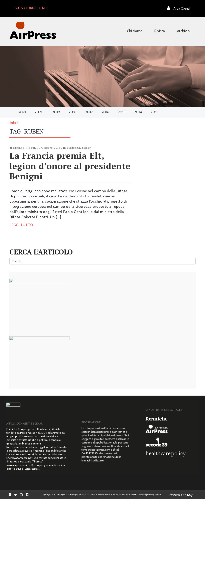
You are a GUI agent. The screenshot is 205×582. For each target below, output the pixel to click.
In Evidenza (71, 147)
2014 (138, 112)
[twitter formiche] (15, 494)
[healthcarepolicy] (171, 453)
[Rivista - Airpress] (171, 429)
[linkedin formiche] (27, 494)
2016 (105, 112)
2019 (56, 112)
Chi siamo (134, 31)
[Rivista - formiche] (171, 419)
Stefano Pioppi (24, 147)
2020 (39, 112)
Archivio (183, 31)
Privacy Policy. (154, 494)
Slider (86, 147)
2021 (22, 112)
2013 (154, 112)
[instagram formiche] (21, 494)
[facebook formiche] (10, 494)
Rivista (159, 31)
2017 (89, 112)
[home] (32, 30)
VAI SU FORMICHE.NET (31, 8)
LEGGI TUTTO (21, 225)
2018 (72, 112)
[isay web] (189, 494)
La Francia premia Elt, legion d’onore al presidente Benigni (70, 166)
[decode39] (171, 441)
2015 (121, 112)
